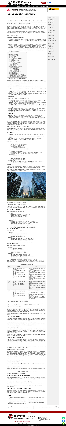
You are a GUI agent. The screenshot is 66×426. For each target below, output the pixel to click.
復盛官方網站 (24, 170)
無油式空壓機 (51, 24)
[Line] (63, 423)
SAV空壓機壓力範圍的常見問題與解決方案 (15, 62)
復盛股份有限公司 (18, 124)
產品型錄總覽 (33, 6)
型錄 (54, 17)
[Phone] (63, 418)
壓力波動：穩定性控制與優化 (14, 65)
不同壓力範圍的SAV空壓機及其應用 (14, 55)
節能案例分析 (12, 61)
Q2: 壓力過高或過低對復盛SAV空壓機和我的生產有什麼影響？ (18, 75)
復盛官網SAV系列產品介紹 (32, 346)
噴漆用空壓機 (51, 38)
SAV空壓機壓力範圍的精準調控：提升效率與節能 (15, 58)
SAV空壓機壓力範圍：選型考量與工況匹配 (14, 54)
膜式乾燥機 (50, 45)
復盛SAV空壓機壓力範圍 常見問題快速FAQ (15, 73)
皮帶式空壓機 (51, 25)
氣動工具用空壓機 (52, 40)
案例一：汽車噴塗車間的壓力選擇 (14, 67)
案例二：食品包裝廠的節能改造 (14, 68)
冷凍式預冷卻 (50, 48)
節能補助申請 (23, 6)
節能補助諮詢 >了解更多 (33, 412)
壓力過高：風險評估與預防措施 (14, 64)
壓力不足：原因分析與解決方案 (14, 63)
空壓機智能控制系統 (20, 325)
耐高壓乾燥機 (50, 53)
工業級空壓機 (51, 30)
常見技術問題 (42, 6)
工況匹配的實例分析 (12, 57)
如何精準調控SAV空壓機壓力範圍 (14, 60)
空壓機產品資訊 (22, 227)
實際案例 (28, 6)
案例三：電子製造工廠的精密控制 (14, 69)
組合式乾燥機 (51, 56)
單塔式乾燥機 (51, 43)
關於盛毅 (18, 6)
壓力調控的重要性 (12, 59)
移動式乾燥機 (51, 54)
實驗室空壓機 (51, 35)
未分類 (50, 17)
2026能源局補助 (51, 59)
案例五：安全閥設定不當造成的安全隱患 (15, 71)
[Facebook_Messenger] (63, 421)
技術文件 (50, 19)
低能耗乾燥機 (50, 51)
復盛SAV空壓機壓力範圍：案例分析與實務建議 (15, 66)
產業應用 (37, 6)
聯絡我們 (47, 6)
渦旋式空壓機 (51, 22)
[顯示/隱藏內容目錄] (25, 53)
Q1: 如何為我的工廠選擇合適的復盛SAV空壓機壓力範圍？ (17, 74)
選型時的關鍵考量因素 (13, 56)
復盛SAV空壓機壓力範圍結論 (13, 72)
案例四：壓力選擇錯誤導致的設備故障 (15, 70)
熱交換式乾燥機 (51, 46)
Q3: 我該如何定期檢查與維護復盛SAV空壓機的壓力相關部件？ (18, 76)
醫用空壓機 (50, 32)
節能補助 (43, 2)
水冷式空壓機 (50, 27)
